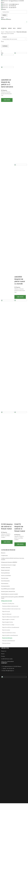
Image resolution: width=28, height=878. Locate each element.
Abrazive (3, 553)
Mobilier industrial (5, 567)
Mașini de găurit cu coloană (8, 619)
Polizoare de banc (6, 643)
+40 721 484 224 (12, 5)
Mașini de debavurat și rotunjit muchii (10, 616)
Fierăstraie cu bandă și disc (8, 603)
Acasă (2, 32)
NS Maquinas (4, 90)
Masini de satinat (6, 630)
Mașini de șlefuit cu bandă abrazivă (10, 635)
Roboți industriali (5, 570)
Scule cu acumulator (6, 575)
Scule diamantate (5, 580)
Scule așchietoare (5, 573)
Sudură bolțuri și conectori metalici (9, 594)
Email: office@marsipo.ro (8, 670)
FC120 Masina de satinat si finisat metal (6, 526)
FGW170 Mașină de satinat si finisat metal (19, 527)
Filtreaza (5, 46)
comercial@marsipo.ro (14, 4)
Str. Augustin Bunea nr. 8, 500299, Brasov (12, 666)
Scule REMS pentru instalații (8, 588)
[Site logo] (3, 9)
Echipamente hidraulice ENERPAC (9, 562)
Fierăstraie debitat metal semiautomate (11, 609)
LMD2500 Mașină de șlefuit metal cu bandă (19, 280)
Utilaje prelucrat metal (6, 601)
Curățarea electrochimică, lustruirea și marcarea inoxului (12, 558)
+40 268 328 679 (12, 7)
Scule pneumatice (5, 586)
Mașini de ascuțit (6, 611)
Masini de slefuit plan (7, 638)
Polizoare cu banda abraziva (8, 640)
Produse (3, 656)
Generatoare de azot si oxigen (8, 565)
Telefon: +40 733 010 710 (8, 668)
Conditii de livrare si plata (6, 659)
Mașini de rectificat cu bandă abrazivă (10, 627)
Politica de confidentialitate (7, 661)
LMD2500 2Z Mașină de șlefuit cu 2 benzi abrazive (7, 83)
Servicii (2, 653)
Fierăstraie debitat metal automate (10, 606)
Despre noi (3, 651)
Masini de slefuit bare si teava (9, 632)
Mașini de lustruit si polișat (8, 624)
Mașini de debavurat (6, 614)
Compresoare (4, 555)
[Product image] (7, 72)
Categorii (4, 36)
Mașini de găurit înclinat (7, 622)
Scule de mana (4, 578)
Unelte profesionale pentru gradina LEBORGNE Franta (12, 597)
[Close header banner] (2, 805)
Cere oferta (7, 100)
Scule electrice (4, 583)
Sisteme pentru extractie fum (8, 591)
